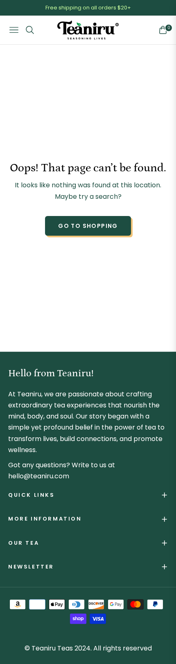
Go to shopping (88, 226)
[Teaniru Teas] (88, 30)
